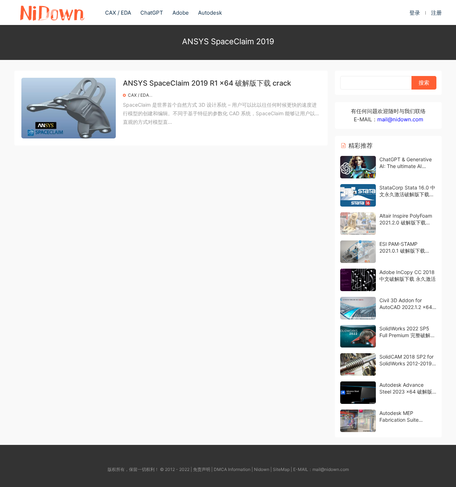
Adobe (180, 12)
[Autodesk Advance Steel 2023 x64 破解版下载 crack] (358, 392)
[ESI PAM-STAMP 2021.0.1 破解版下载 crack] (358, 251)
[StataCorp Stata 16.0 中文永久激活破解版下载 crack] (358, 195)
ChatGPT (151, 12)
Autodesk (210, 12)
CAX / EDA (118, 12)
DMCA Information (232, 469)
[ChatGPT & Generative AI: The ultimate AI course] (358, 167)
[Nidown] (52, 12)
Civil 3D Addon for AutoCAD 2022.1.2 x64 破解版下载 (405, 307)
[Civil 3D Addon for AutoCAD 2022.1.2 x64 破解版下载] (358, 308)
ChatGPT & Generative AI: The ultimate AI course (405, 166)
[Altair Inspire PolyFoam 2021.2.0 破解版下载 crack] (358, 223)
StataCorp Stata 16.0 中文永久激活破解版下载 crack (407, 194)
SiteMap (281, 469)
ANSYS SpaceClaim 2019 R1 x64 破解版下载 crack (207, 83)
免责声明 (201, 469)
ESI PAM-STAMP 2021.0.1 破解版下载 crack (402, 251)
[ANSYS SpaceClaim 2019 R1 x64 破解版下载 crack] (68, 108)
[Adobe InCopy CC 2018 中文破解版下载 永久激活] (358, 280)
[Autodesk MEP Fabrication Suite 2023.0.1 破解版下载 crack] (358, 421)
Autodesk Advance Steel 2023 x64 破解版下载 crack (405, 392)
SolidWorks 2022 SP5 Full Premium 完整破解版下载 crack (407, 335)
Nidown (261, 469)
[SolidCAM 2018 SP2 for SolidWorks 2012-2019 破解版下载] (358, 364)
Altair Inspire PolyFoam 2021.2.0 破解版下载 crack (405, 223)
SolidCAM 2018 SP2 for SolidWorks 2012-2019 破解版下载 (406, 364)
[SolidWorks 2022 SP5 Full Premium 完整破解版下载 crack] (358, 336)
